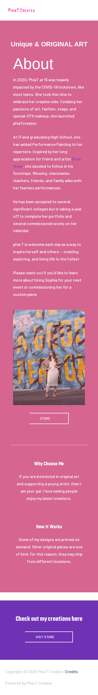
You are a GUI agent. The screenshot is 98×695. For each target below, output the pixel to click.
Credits (71, 671)
